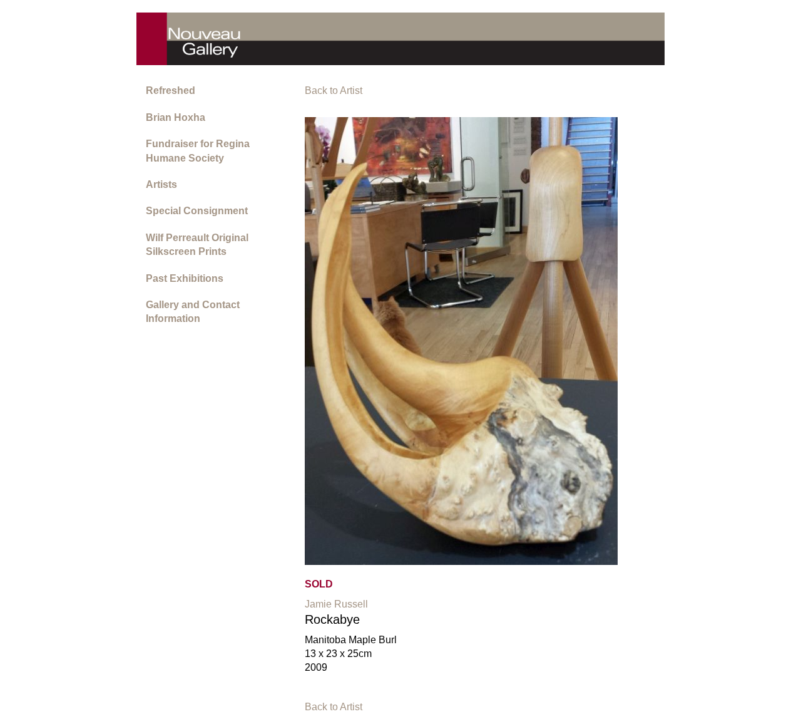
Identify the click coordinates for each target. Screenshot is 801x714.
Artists (161, 184)
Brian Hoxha (175, 117)
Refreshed (170, 90)
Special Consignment (197, 210)
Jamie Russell (336, 604)
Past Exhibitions (184, 278)
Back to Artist (333, 90)
